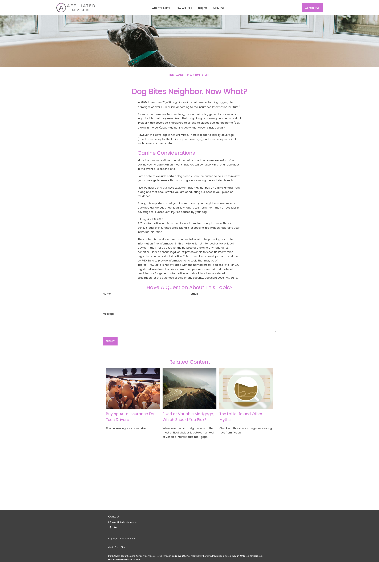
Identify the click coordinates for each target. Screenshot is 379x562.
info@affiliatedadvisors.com (122, 522)
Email (194, 293)
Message (108, 314)
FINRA (203, 555)
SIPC (209, 555)
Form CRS (120, 547)
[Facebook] (110, 527)
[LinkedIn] (115, 527)
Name (107, 293)
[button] (161, 7)
